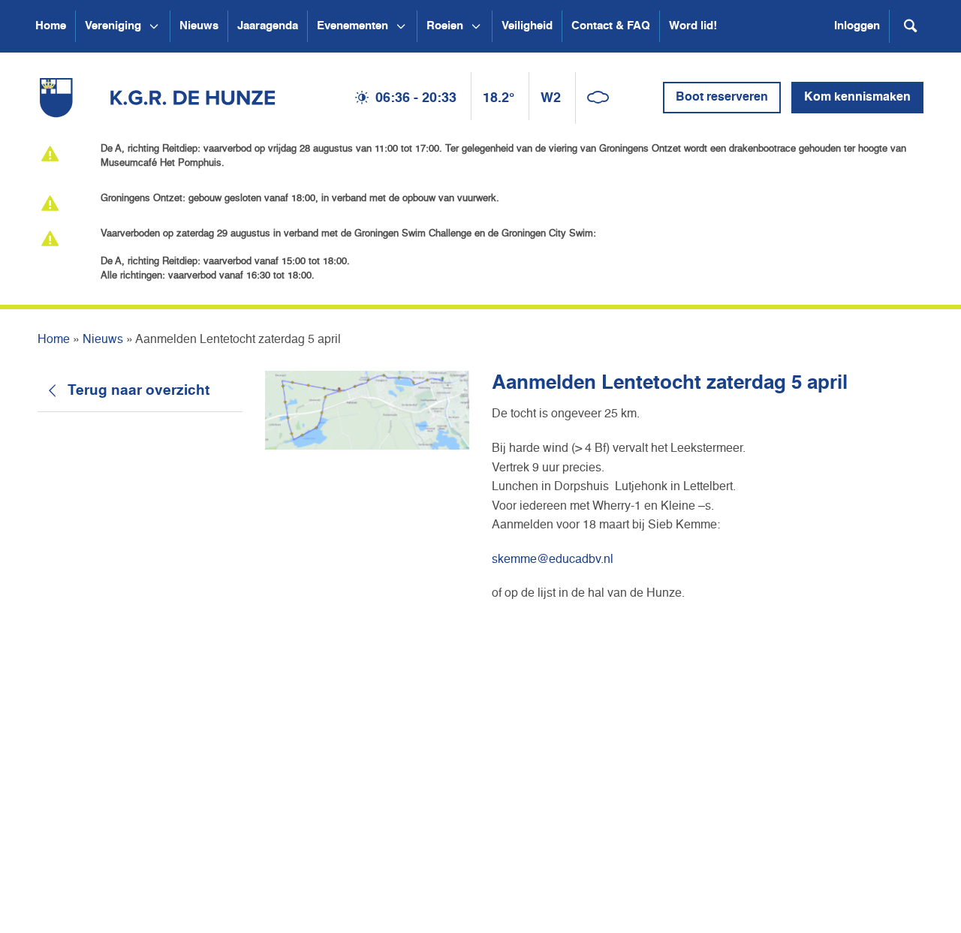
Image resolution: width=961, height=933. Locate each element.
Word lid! (693, 26)
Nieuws (198, 26)
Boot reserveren (722, 98)
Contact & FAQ (610, 26)
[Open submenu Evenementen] (401, 26)
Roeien (444, 26)
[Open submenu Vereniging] (154, 26)
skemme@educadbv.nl (552, 560)
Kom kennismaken (857, 98)
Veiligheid (527, 26)
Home (50, 26)
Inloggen (857, 26)
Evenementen (352, 26)
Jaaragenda (267, 26)
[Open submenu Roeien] (476, 26)
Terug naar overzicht (138, 391)
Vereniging (113, 26)
